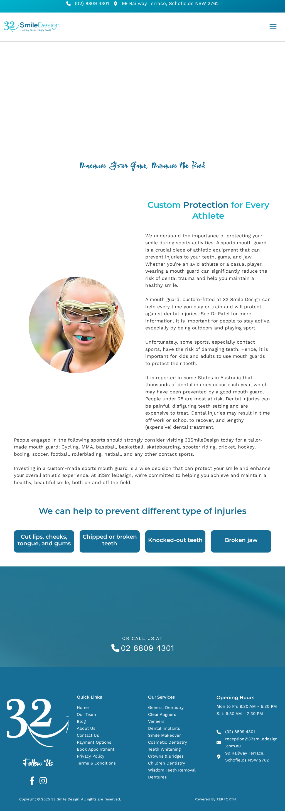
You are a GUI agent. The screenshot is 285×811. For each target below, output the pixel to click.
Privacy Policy (90, 756)
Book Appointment (95, 749)
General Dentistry (166, 707)
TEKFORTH (226, 799)
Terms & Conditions (96, 763)
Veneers (156, 721)
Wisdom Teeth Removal (172, 770)
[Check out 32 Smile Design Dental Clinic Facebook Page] (32, 780)
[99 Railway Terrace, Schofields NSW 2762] (166, 3)
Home (83, 707)
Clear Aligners (162, 714)
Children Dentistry (166, 763)
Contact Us (88, 735)
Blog (81, 721)
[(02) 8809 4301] (87, 3)
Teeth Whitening (164, 749)
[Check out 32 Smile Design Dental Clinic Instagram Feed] (43, 780)
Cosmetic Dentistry (167, 742)
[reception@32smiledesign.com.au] (247, 743)
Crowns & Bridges (166, 756)
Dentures (157, 777)
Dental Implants (164, 728)
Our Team (86, 714)
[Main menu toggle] (273, 26)
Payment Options (94, 742)
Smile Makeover (164, 735)
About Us (86, 728)
